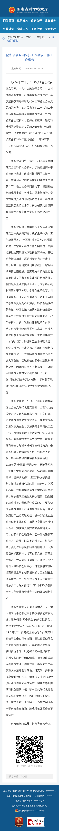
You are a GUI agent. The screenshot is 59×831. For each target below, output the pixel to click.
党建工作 (22, 28)
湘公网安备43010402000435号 (31, 810)
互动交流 (36, 28)
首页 (29, 37)
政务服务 (50, 20)
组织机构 (22, 20)
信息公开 (36, 20)
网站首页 (8, 20)
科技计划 (8, 28)
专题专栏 (50, 28)
